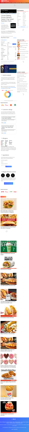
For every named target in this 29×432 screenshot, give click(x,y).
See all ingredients (8, 166)
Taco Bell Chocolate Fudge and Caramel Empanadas (22, 91)
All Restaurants (23, 26)
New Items (13, 2)
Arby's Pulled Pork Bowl (20, 80)
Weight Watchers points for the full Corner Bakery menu (9, 183)
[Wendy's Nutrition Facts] (2, 191)
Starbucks (24, 22)
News (20, 2)
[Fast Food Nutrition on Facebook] (12, 419)
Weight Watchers (11, 12)
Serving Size (2, 42)
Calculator (6, 12)
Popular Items (16, 12)
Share (3, 23)
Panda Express (19, 19)
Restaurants (2, 2)
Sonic (17, 22)
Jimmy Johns (24, 16)
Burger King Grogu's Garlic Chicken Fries (22, 85)
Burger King (24, 12)
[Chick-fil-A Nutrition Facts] (7, 105)
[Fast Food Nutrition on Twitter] (15, 419)
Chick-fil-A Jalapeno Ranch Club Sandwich (22, 89)
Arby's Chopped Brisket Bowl (20, 78)
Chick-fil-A (18, 13)
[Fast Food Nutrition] (5, 1)
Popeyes (18, 20)
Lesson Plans (24, 2)
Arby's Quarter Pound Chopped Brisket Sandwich (22, 82)
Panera (24, 19)
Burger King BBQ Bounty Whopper (21, 88)
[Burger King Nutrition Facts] (11, 105)
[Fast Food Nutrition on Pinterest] (13, 419)
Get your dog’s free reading (13, 68)
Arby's (18, 12)
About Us (8, 422)
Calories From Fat (3, 45)
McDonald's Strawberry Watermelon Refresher (21, 77)
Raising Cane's (24, 20)
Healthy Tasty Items (12, 422)
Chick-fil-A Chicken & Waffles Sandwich (22, 73)
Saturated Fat (3, 49)
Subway (18, 23)
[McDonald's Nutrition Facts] (2, 105)
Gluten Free (17, 2)
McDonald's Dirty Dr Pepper (20, 75)
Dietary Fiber (3, 56)
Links (12, 429)
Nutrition (2, 12)
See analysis (14, 44)
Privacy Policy (15, 429)
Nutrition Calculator (8, 2)
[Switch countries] (27, 2)
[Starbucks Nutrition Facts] (15, 105)
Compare (15, 37)
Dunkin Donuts (19, 16)
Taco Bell (24, 23)
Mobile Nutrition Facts (19, 422)
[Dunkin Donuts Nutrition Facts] (15, 191)
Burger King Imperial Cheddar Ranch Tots (22, 86)
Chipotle (24, 13)
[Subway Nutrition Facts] (11, 191)
